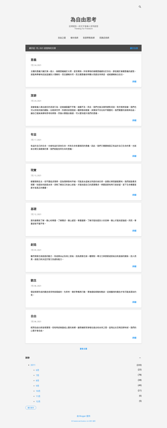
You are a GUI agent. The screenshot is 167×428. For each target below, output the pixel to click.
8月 (37, 380)
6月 (37, 370)
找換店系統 (104, 38)
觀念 (33, 280)
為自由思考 (83, 20)
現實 (33, 170)
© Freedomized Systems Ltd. (80, 421)
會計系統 (74, 38)
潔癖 (33, 95)
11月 (38, 396)
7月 (37, 375)
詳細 (134, 81)
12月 (38, 401)
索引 (90, 421)
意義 (33, 59)
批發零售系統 (89, 38)
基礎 (33, 209)
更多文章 (83, 349)
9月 (37, 386)
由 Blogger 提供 (83, 416)
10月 (38, 391)
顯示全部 (134, 48)
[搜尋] (140, 7)
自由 (33, 316)
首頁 (94, 421)
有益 (33, 134)
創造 (33, 244)
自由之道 (62, 38)
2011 (33, 365)
